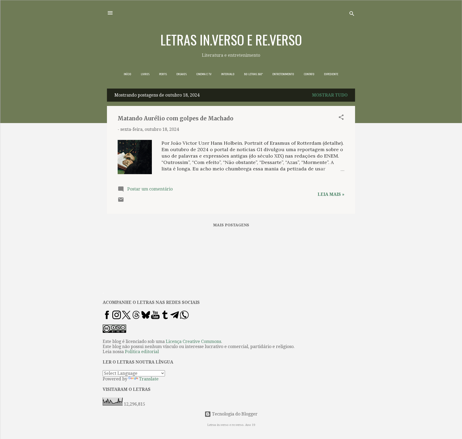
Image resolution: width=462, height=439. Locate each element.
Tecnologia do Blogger (234, 414)
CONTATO (309, 74)
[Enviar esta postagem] (121, 201)
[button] (341, 118)
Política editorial (142, 351)
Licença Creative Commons (193, 341)
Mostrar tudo (330, 95)
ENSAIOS (181, 74)
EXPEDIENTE (331, 74)
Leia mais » (331, 194)
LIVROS (145, 74)
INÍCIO (127, 74)
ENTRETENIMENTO (283, 74)
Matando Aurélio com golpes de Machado (175, 118)
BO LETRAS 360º (253, 74)
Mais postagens (231, 225)
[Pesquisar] (352, 14)
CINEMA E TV (203, 74)
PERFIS (163, 74)
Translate (149, 378)
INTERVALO (227, 74)
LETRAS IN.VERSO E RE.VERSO (231, 39)
